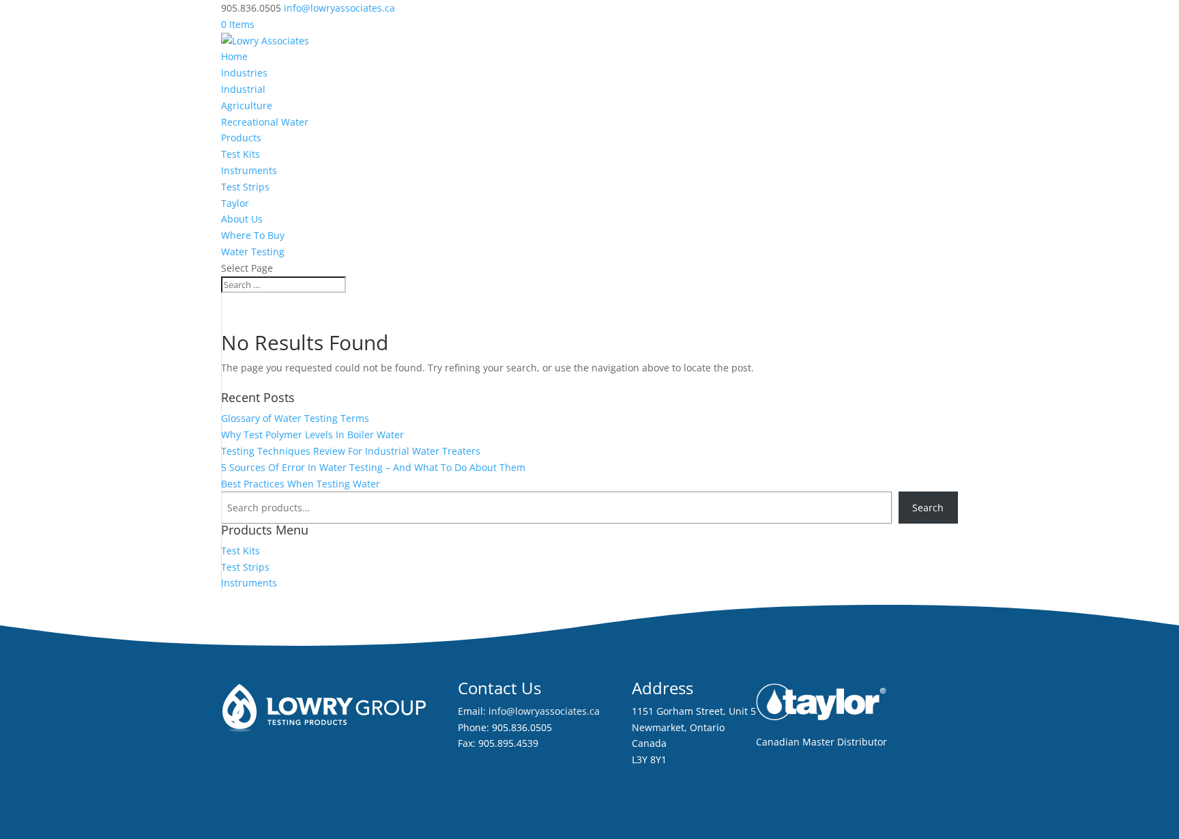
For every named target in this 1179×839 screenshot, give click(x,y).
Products (241, 137)
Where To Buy (253, 235)
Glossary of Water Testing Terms (295, 418)
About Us (242, 218)
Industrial (243, 89)
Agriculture (246, 105)
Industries (244, 72)
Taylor (235, 203)
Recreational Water (264, 121)
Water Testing (253, 251)
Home (234, 56)
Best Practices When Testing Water (300, 483)
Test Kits (240, 153)
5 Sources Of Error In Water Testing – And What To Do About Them (373, 467)
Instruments (249, 170)
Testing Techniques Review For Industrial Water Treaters (350, 450)
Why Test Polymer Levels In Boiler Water (312, 434)
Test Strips (245, 186)
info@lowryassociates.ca (544, 711)
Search (928, 507)
